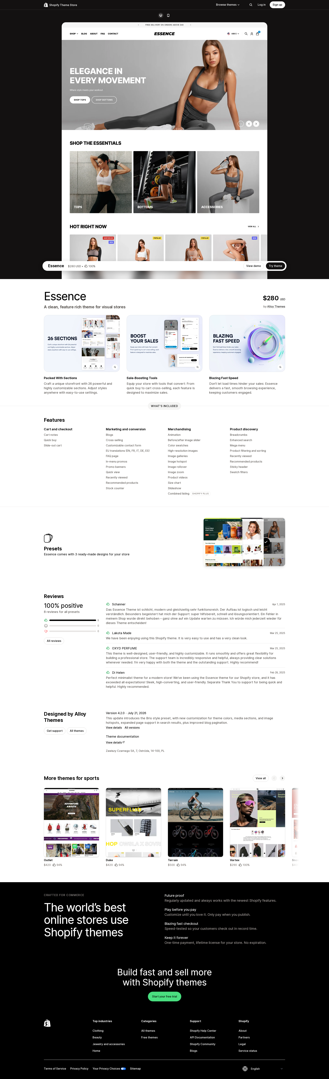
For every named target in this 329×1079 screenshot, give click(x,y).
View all (261, 778)
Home (96, 1050)
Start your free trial (164, 996)
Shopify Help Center (203, 1030)
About (243, 1030)
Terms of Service (55, 1068)
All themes (77, 730)
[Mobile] (168, 15)
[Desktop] (160, 15)
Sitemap (135, 1068)
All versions (132, 727)
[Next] (282, 778)
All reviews (54, 641)
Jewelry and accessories (109, 1044)
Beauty (97, 1037)
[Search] (251, 5)
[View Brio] (223, 542)
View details (114, 727)
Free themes (149, 1037)
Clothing (98, 1030)
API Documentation (202, 1037)
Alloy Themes (276, 306)
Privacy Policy (79, 1068)
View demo (253, 266)
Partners (244, 1037)
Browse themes (226, 4)
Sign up (277, 4)
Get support (55, 730)
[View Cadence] (244, 542)
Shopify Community (202, 1044)
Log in (262, 4)
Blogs (193, 1050)
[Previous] (274, 778)
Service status (248, 1050)
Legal (242, 1044)
